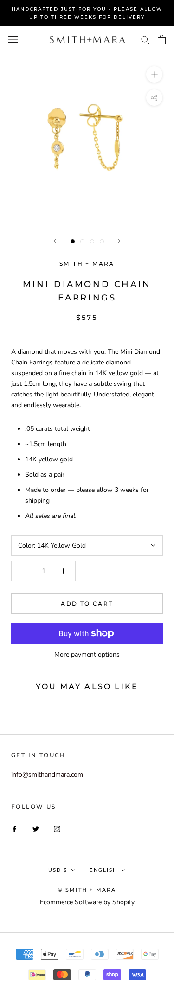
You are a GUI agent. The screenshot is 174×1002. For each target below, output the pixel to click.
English (103, 870)
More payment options (87, 654)
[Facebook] (14, 828)
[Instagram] (57, 828)
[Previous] (55, 241)
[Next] (119, 241)
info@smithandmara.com (47, 774)
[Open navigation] (13, 39)
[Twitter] (35, 828)
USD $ (57, 870)
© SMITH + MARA (87, 890)
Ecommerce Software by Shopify (87, 902)
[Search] (145, 39)
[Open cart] (162, 39)
